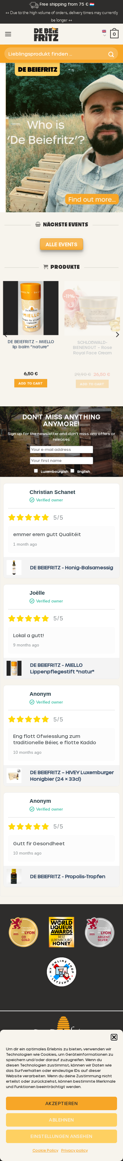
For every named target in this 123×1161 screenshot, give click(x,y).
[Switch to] (104, 34)
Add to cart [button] (31, 384)
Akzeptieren (61, 1103)
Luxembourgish (55, 471)
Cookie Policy (45, 1150)
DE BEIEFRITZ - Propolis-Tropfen (67, 876)
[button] (114, 1037)
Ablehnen (61, 1119)
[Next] (117, 334)
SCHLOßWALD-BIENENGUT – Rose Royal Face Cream (92, 348)
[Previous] (6, 334)
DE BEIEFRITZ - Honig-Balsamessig (71, 567)
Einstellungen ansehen (61, 1136)
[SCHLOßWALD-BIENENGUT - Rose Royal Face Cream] (92, 309)
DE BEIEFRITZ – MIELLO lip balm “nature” (31, 345)
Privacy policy (74, 1150)
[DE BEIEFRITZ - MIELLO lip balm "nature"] (31, 309)
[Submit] (111, 54)
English (83, 471)
